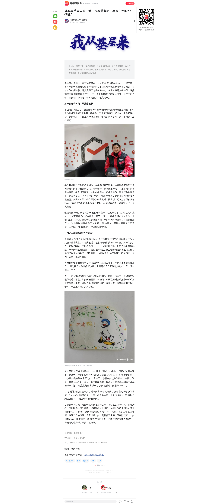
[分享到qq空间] (55, 27)
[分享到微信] (55, 16)
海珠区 (85, 460)
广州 (99, 460)
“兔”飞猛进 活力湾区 (94, 454)
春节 (78, 460)
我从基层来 (70, 460)
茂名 (93, 460)
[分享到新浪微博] (55, 22)
